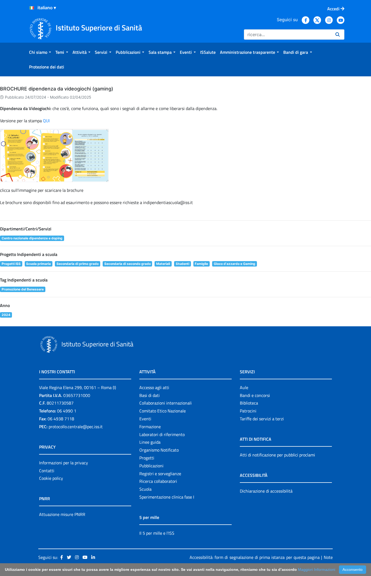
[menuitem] (40, 52)
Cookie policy (51, 478)
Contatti (46, 470)
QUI (46, 120)
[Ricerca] (337, 34)
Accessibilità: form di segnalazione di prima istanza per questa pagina (255, 557)
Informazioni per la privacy (63, 462)
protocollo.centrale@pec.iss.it (76, 426)
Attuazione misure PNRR (62, 514)
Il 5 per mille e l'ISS (156, 533)
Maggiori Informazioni (316, 569)
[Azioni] (32, 8)
